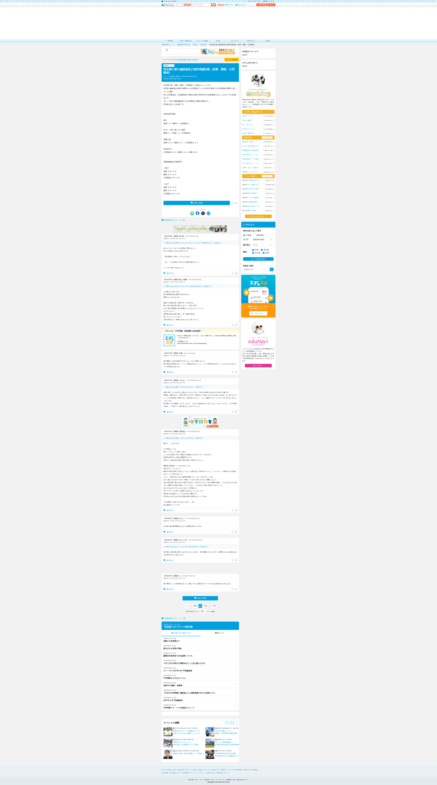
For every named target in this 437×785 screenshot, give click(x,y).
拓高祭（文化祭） (251, 210)
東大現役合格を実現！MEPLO (187, 60)
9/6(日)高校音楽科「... (253, 202)
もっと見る (266, 137)
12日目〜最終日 (247, 120)
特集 (200, 770)
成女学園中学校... (269, 141)
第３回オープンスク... (248, 129)
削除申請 (220, 773)
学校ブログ (216, 770)
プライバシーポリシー (198, 773)
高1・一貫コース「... (248, 124)
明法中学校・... (270, 197)
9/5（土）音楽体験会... (253, 197)
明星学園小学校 (270, 184)
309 (200, 606)
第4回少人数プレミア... (253, 206)
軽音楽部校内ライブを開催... (251, 159)
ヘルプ (227, 773)
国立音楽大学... (270, 202)
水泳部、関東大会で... (248, 133)
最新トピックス (227, 770)
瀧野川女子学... (270, 180)
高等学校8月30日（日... (253, 180)
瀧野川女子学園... (269, 150)
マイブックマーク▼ (254, 1)
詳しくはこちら (257, 313)
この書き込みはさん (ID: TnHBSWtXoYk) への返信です (192, 243)
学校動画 (255, 770)
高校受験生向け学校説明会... (251, 150)
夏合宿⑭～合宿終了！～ (249, 141)
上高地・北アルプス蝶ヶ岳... (251, 167)
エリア (246, 239)
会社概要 (165, 773)
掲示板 (170, 770)
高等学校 (260, 235)
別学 (267, 253)
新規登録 (262, 4)
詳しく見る (257, 365)
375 (214, 606)
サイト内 (180, 5)
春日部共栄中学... (269, 120)
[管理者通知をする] (236, 203)
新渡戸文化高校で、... (253, 193)
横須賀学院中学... (269, 124)
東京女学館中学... (269, 154)
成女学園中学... (270, 189)
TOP (164, 770)
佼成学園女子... (270, 206)
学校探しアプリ (229, 4)
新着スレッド (219, 633)
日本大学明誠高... (269, 129)
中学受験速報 (238, 770)
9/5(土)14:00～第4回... (253, 189)
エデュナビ (207, 770)
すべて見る (230, 723)
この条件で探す (259, 259)
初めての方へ (242, 5)
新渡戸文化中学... (269, 163)
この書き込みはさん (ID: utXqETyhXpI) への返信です (185, 547)
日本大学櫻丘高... (269, 116)
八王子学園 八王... (269, 133)
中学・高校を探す (179, 770)
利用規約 (186, 773)
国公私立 (246, 245)
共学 (257, 250)
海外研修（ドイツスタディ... (251, 172)
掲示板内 (187, 5)
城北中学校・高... (269, 159)
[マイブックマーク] (233, 273)
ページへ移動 (210, 611)
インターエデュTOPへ (170, 1)
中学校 (167, 626)
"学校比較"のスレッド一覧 (174, 220)
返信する (170, 273)
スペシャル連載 (192, 770)
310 (205, 606)
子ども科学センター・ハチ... (251, 163)
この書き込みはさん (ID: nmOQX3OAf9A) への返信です (187, 286)
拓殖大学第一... (270, 210)
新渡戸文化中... (270, 193)
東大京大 (247, 770)
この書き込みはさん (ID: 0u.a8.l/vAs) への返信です (183, 387)
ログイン (271, 4)
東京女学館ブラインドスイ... (251, 154)
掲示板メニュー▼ (268, 1)
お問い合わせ (211, 773)
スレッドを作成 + (231, 60)
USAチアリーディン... (249, 116)
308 (195, 606)
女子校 (257, 253)
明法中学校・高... (269, 146)
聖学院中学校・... (269, 167)
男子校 (266, 250)
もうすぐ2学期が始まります (250, 146)
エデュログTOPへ (257, 216)
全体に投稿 (198, 203)
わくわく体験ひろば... (253, 184)
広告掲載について (175, 773)
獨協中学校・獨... (269, 172)
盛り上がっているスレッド (181, 633)
